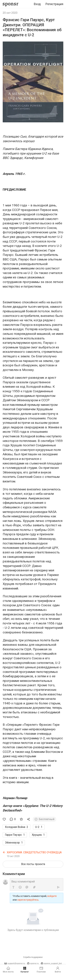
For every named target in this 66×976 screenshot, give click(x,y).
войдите (52, 896)
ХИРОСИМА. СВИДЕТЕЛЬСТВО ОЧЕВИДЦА (34, 852)
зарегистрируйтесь (28, 899)
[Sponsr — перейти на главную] (10, 4)
